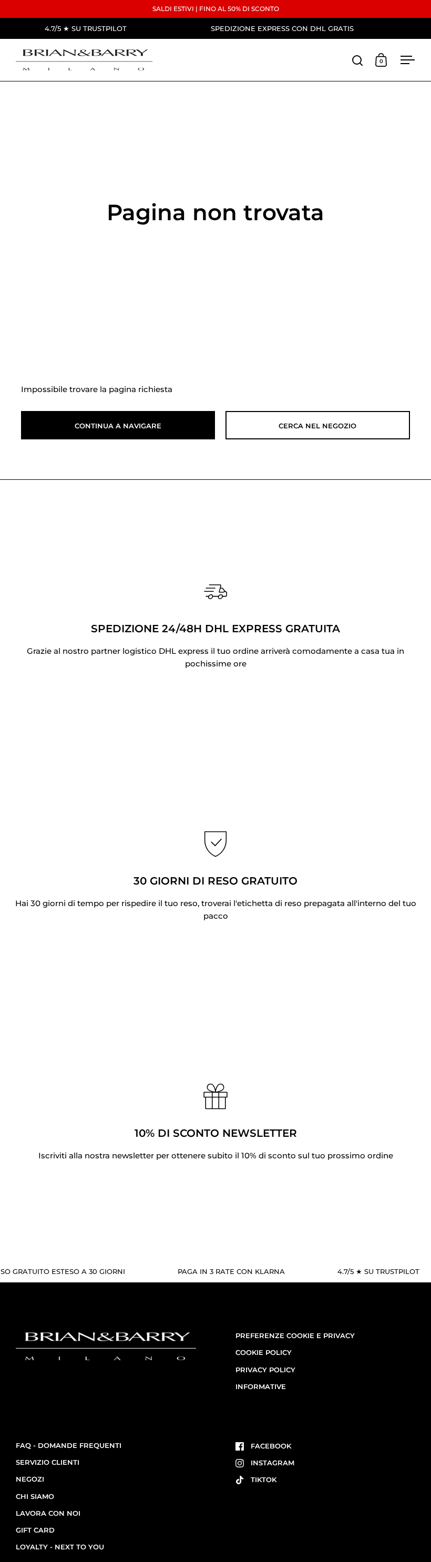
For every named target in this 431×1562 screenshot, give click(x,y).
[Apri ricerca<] (357, 60)
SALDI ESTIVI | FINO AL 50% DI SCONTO (215, 8)
